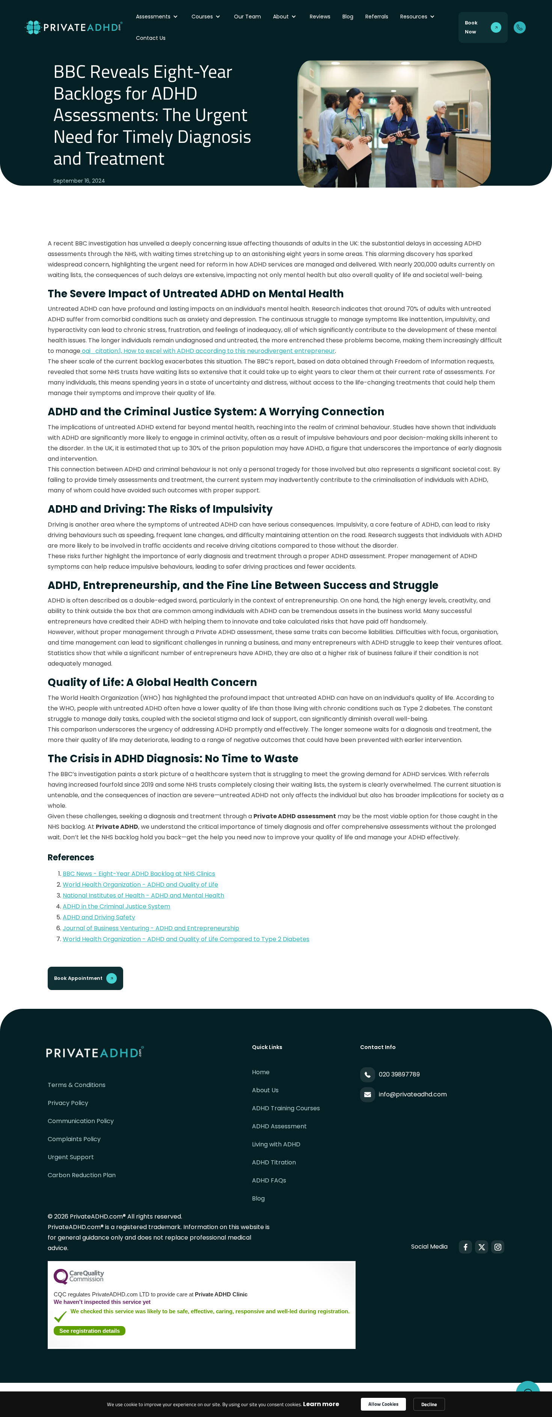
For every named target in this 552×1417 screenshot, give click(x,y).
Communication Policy (81, 1121)
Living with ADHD (276, 1144)
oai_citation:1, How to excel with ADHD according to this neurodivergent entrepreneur (207, 351)
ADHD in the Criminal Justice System (116, 906)
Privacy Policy (68, 1103)
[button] (158, 16)
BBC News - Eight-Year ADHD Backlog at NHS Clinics (139, 873)
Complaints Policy (74, 1139)
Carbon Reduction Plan (82, 1175)
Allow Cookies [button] (383, 1404)
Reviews (320, 16)
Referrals (376, 16)
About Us (265, 1090)
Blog (347, 16)
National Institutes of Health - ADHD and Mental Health (143, 895)
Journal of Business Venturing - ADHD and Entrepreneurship (151, 928)
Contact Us (151, 38)
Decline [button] (429, 1404)
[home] (78, 27)
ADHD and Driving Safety (99, 917)
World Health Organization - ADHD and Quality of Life (140, 884)
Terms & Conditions (77, 1085)
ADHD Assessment (279, 1126)
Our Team (247, 16)
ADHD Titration (274, 1162)
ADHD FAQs (269, 1180)
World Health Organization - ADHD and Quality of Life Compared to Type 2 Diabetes (186, 939)
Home (261, 1072)
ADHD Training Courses (286, 1108)
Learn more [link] (321, 1404)
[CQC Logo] (79, 1283)
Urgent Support (71, 1157)
